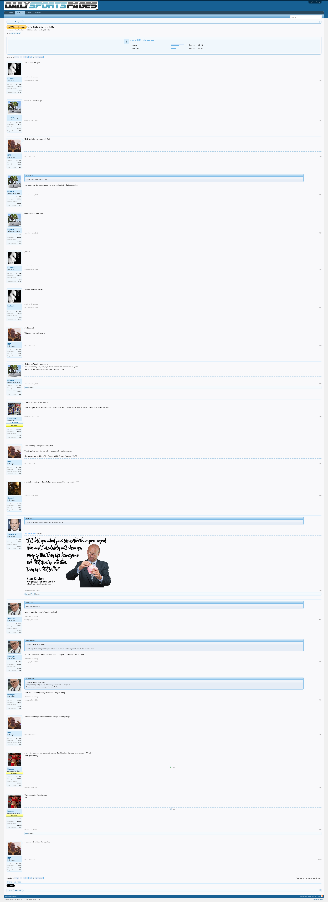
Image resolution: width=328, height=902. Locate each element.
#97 (320, 734)
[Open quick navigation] (320, 22)
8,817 (20, 505)
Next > (41, 57)
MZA (9, 155)
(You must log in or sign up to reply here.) (308, 878)
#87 (320, 307)
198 (20, 167)
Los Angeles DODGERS (23, 30)
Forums (29, 12)
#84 (320, 195)
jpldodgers (11, 418)
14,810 (19, 626)
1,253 (20, 92)
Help (309, 896)
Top (318, 896)
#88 (320, 345)
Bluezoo (10, 769)
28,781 (19, 779)
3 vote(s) (192, 45)
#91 (320, 463)
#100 (319, 859)
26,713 (19, 124)
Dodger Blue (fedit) (11, 896)
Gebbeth (10, 498)
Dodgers (20, 13)
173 (20, 510)
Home (11, 12)
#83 (320, 156)
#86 (320, 269)
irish (39, 30)
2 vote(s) (192, 49)
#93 (320, 590)
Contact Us (303, 896)
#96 (320, 700)
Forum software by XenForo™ (22, 899)
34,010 (19, 86)
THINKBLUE (12, 534)
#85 (320, 233)
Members (38, 12)
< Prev (17, 57)
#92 (320, 496)
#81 (320, 80)
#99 (320, 830)
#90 (320, 416)
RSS (322, 896)
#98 (320, 787)
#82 (320, 120)
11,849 (19, 162)
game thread (16, 33)
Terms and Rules (318, 899)
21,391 (19, 431)
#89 (320, 384)
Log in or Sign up (315, 2)
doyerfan (10, 117)
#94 (320, 619)
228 (20, 131)
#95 (320, 662)
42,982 (19, 542)
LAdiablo (11, 79)
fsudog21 (11, 618)
